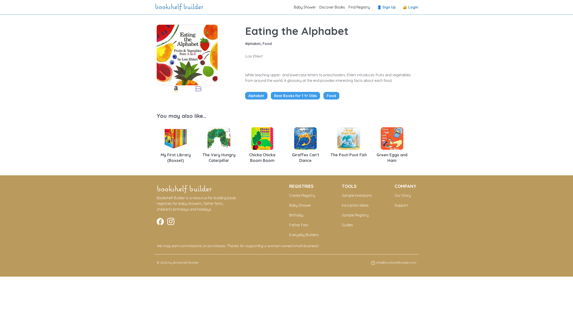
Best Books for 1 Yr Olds (295, 95)
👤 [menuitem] (386, 7)
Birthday (296, 215)
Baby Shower (305, 7)
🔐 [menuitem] (410, 7)
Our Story (403, 195)
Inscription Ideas (355, 205)
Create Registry (302, 195)
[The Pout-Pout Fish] (348, 138)
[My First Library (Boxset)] (175, 138)
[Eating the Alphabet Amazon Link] (176, 88)
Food (331, 95)
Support (401, 205)
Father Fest (298, 225)
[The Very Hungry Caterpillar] (218, 138)
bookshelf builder (180, 7)
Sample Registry (355, 215)
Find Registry (359, 7)
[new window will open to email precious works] (160, 221)
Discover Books (332, 7)
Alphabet (256, 95)
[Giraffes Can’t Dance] (305, 138)
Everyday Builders (304, 235)
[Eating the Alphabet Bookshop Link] (198, 88)
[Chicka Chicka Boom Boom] (262, 138)
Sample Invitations (357, 195)
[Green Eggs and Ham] (392, 138)
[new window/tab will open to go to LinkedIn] (170, 221)
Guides (347, 225)
